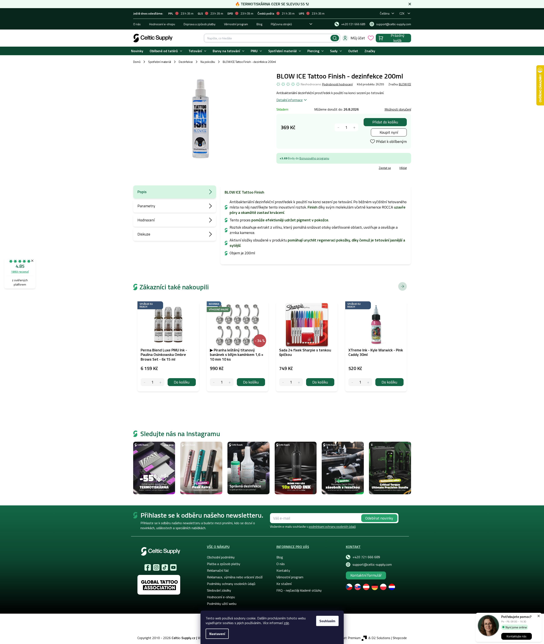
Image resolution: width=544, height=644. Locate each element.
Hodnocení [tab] (146, 220)
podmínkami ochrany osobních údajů (332, 526)
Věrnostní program (236, 24)
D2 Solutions (381, 637)
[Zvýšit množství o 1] (354, 127)
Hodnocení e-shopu (162, 24)
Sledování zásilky (219, 590)
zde (286, 622)
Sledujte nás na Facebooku (147, 567)
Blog (259, 24)
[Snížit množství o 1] (338, 127)
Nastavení (217, 633)
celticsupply (156, 567)
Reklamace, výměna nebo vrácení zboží (234, 577)
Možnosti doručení (398, 109)
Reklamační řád (218, 570)
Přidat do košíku (385, 122)
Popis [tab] (142, 192)
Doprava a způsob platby (199, 24)
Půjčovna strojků (281, 24)
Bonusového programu (314, 158)
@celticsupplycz (165, 567)
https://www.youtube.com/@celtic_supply (173, 567)
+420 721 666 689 (366, 557)
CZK (402, 13)
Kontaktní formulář (366, 575)
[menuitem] (137, 51)
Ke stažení (284, 583)
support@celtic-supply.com (372, 564)
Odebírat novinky (379, 518)
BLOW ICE (405, 84)
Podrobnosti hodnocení (337, 84)
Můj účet (358, 38)
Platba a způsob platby (223, 563)
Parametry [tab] (146, 206)
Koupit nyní (389, 132)
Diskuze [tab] (143, 234)
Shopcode (400, 637)
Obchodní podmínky (221, 557)
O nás (137, 24)
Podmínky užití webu (221, 603)
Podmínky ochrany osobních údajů (231, 583)
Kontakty (283, 570)
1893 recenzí (20, 271)
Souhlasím (327, 620)
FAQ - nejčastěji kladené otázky (299, 590)
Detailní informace (289, 99)
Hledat (334, 38)
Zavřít (301, 168)
